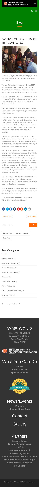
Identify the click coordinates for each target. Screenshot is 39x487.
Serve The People (19, 339)
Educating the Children (10, 263)
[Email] (29, 209)
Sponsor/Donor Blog (19, 409)
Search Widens (11, 459)
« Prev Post (7, 216)
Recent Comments (22, 233)
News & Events (7, 268)
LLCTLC (20, 447)
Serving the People (8, 281)
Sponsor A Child (20, 369)
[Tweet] (7, 209)
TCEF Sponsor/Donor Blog (11, 291)
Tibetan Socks (19, 466)
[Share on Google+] (10, 209)
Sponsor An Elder (19, 372)
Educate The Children (19, 336)
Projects (5, 277)
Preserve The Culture (19, 333)
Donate (19, 366)
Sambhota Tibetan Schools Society (19, 456)
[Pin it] (18, 209)
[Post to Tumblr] (14, 209)
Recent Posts (7, 233)
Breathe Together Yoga (19, 444)
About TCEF (19, 342)
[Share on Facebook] (3, 209)
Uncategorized (7, 295)
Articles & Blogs (7, 258)
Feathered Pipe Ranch (19, 450)
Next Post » (32, 216)
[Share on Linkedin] (21, 209)
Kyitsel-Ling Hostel (19, 453)
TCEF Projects (7, 286)
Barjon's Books (19, 441)
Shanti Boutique (27, 459)
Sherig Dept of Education (19, 463)
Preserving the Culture (10, 272)
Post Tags (6, 238)
